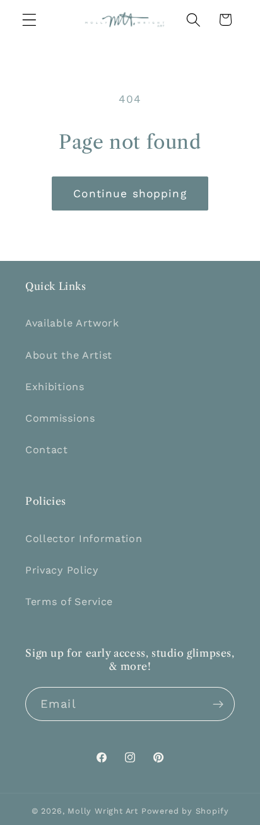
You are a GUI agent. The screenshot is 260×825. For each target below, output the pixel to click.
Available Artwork (72, 323)
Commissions (60, 418)
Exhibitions (55, 387)
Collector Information (84, 539)
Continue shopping (130, 193)
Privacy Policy (61, 570)
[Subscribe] (218, 704)
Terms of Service (69, 602)
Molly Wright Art (103, 811)
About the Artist (68, 355)
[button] (29, 20)
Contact (46, 450)
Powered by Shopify (185, 811)
